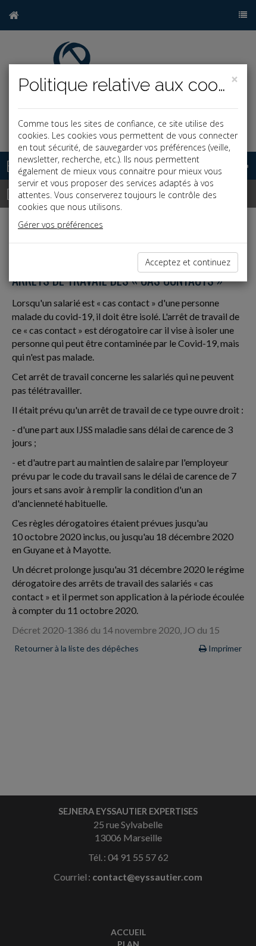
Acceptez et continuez (187, 262)
